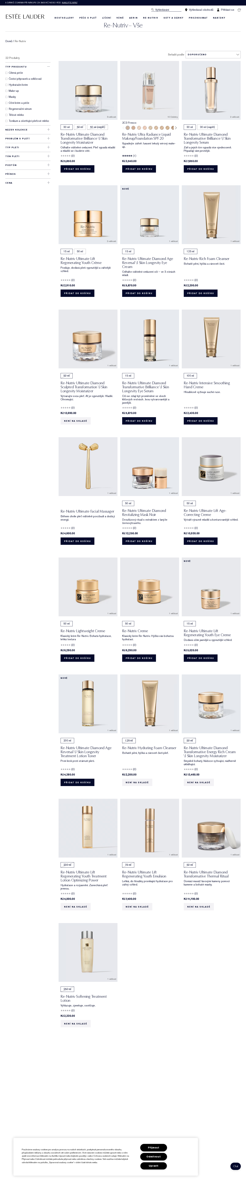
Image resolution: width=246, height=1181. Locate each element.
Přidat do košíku (77, 169)
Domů (8, 41)
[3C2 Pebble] (133, 128)
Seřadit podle (176, 54)
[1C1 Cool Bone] (139, 128)
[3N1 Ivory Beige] (156, 128)
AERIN (133, 18)
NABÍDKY (219, 18)
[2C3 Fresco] (128, 128)
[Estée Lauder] (25, 16)
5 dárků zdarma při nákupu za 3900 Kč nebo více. (41, 2)
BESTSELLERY (64, 18)
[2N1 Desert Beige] (150, 128)
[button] (235, 1166)
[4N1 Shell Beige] (173, 128)
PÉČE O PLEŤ (88, 18)
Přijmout (153, 1147)
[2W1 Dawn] (162, 128)
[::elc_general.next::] (175, 127)
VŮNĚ (120, 18)
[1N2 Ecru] (145, 128)
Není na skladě (75, 421)
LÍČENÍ (106, 18)
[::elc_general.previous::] (124, 127)
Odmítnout (153, 1156)
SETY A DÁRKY (173, 18)
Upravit (153, 1165)
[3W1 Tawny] (167, 128)
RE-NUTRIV (150, 18)
